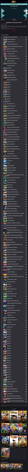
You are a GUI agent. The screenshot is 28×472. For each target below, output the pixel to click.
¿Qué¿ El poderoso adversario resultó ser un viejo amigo (15, 213)
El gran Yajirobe (9, 286)
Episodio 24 (8, 91)
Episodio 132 (9, 350)
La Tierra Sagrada (9, 172)
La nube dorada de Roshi (10, 41)
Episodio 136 (9, 360)
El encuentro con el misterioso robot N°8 (13, 127)
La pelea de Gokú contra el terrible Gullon (13, 129)
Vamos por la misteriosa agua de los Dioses (13, 310)
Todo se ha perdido (10, 386)
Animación (8, 28)
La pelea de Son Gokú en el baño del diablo (13, 206)
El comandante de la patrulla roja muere (13, 194)
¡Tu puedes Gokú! (9, 298)
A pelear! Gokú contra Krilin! (11, 261)
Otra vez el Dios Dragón (10, 220)
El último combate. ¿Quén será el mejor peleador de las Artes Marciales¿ (15, 266)
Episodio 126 (9, 336)
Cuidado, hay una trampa (11, 141)
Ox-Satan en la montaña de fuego (12, 51)
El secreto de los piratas (10, 153)
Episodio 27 (8, 98)
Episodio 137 (9, 362)
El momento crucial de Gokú (11, 324)
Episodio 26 (8, 96)
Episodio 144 (9, 379)
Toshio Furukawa (5, 27)
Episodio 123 (9, 329)
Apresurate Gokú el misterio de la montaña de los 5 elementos (14, 398)
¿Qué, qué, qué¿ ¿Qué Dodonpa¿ (12, 249)
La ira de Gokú (9, 322)
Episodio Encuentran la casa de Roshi (12, 146)
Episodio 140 (9, 369)
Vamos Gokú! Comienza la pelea (12, 189)
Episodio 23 (8, 89)
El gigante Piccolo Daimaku (11, 381)
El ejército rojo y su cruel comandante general (14, 115)
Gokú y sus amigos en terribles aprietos (13, 139)
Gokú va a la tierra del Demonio (11, 227)
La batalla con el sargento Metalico (12, 120)
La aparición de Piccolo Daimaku (12, 293)
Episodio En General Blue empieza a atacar (13, 148)
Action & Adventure (5, 28)
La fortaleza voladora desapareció (12, 110)
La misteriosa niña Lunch (11, 70)
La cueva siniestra (9, 160)
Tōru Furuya (2, 27)
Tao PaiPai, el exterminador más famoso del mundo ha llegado (15, 175)
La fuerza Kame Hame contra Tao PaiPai (13, 177)
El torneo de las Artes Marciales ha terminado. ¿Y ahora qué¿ (15, 276)
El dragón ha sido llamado (11, 60)
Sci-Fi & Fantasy (13, 28)
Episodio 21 (8, 84)
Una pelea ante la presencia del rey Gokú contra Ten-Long (15, 225)
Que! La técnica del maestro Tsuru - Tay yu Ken (14, 259)
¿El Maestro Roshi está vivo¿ (11, 312)
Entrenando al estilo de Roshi (11, 77)
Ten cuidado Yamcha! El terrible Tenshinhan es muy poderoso (14, 244)
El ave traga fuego (10, 393)
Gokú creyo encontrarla (10, 108)
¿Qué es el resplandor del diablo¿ (12, 208)
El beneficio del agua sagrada (11, 182)
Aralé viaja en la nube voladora (11, 167)
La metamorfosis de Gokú (11, 65)
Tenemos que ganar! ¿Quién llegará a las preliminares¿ (15, 237)
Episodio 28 (8, 101)
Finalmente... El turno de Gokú (11, 254)
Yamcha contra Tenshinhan (11, 242)
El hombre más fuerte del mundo (12, 388)
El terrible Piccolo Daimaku (11, 281)
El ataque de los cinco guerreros (12, 201)
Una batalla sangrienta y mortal (12, 203)
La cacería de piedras (10, 72)
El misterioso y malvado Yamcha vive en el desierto (14, 46)
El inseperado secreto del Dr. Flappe (12, 134)
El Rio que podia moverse (11, 103)
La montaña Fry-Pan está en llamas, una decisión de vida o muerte (15, 401)
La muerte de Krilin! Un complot (12, 279)
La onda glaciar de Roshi (10, 53)
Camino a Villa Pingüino (10, 165)
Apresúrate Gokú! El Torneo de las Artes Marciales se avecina (15, 232)
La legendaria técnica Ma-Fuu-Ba (12, 319)
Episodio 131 (9, 348)
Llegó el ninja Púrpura (10, 122)
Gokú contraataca (10, 184)
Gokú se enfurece (9, 291)
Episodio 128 (9, 341)
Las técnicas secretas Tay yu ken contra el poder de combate (15, 269)
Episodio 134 (9, 355)
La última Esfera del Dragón (11, 196)
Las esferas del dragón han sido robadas (13, 58)
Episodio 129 (9, 343)
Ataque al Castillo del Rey (11, 305)
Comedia (10, 28)
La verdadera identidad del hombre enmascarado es (15, 215)
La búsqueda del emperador (11, 39)
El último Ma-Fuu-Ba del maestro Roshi (13, 300)
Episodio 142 (9, 374)
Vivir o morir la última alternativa (12, 274)
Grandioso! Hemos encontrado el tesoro (13, 158)
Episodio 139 (9, 367)
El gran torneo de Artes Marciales (12, 79)
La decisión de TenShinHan (11, 317)
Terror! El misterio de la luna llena (12, 247)
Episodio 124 (9, 331)
